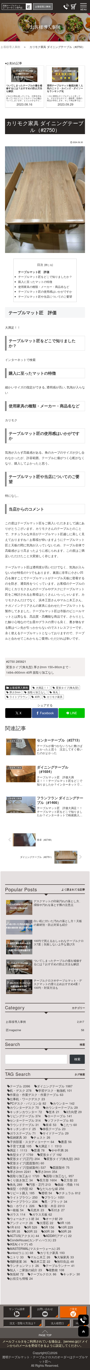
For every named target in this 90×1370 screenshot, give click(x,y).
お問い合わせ (45, 1309)
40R (37, 697)
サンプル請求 (17, 1309)
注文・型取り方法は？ (23, 1323)
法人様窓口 (57, 1323)
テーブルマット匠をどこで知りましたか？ (45, 277)
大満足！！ (42, 687)
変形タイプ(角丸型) (67, 687)
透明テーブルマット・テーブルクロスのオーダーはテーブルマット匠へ (45, 1359)
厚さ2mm (15, 692)
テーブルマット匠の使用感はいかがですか (45, 292)
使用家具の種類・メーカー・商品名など (43, 287)
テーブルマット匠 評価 (33, 272)
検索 (77, 1059)
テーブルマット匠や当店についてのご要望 (45, 297)
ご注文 (73, 1309)
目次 (40, 264)
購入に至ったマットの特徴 (35, 282)
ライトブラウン (18, 697)
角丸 (55, 692)
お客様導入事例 (19, 687)
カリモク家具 (54, 697)
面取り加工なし (37, 692)
